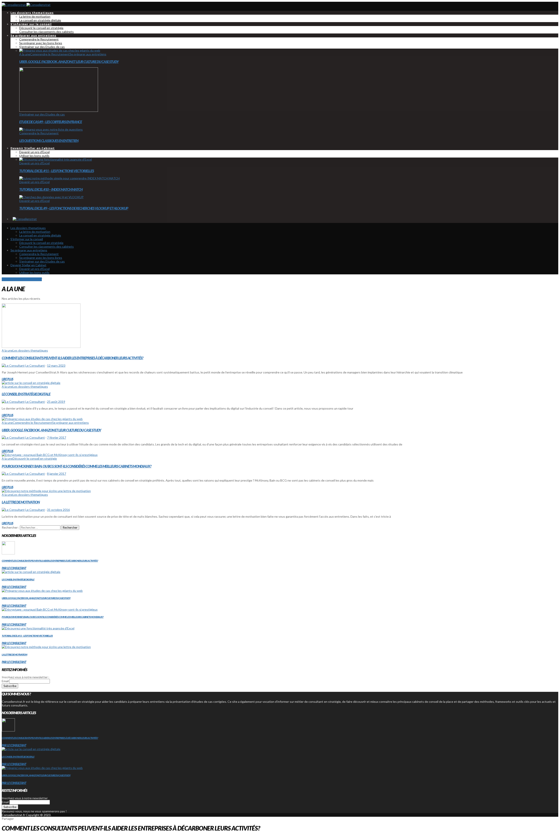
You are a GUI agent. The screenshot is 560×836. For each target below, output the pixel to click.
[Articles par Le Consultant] (13, 365)
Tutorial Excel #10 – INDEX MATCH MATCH (50, 189)
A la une (24, 54)
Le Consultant (35, 365)
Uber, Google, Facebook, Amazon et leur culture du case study (69, 62)
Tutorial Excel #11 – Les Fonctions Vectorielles (56, 171)
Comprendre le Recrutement (50, 54)
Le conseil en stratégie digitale (26, 394)
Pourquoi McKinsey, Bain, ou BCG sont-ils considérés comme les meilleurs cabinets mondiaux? (76, 466)
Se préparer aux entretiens (88, 54)
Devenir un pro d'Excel (34, 163)
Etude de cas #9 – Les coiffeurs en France (50, 122)
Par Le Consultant (14, 568)
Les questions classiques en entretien (48, 140)
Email (5, 681)
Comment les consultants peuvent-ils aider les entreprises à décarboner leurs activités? (72, 358)
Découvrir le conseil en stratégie (35, 458)
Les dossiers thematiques (30, 350)
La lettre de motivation (21, 502)
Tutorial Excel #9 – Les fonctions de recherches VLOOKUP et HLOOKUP (73, 208)
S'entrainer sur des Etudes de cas (42, 114)
